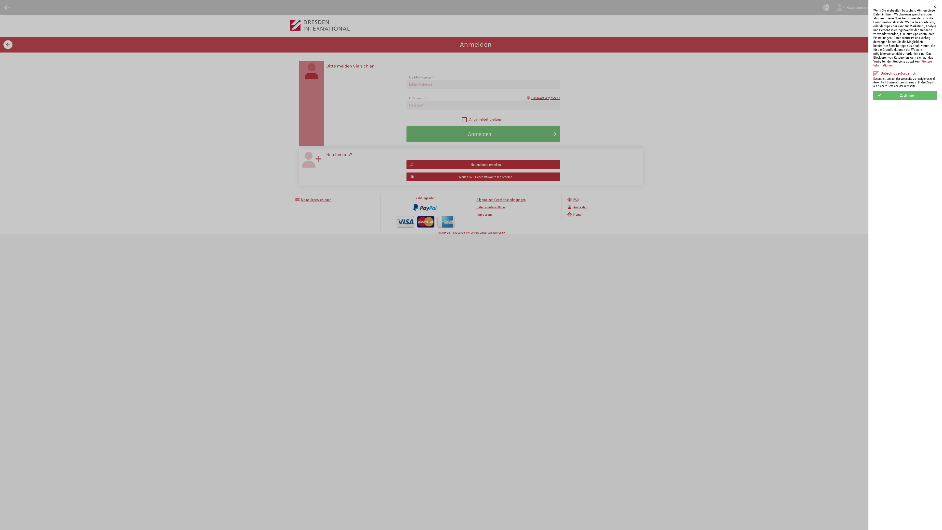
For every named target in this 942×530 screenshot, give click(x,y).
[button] (935, 6)
